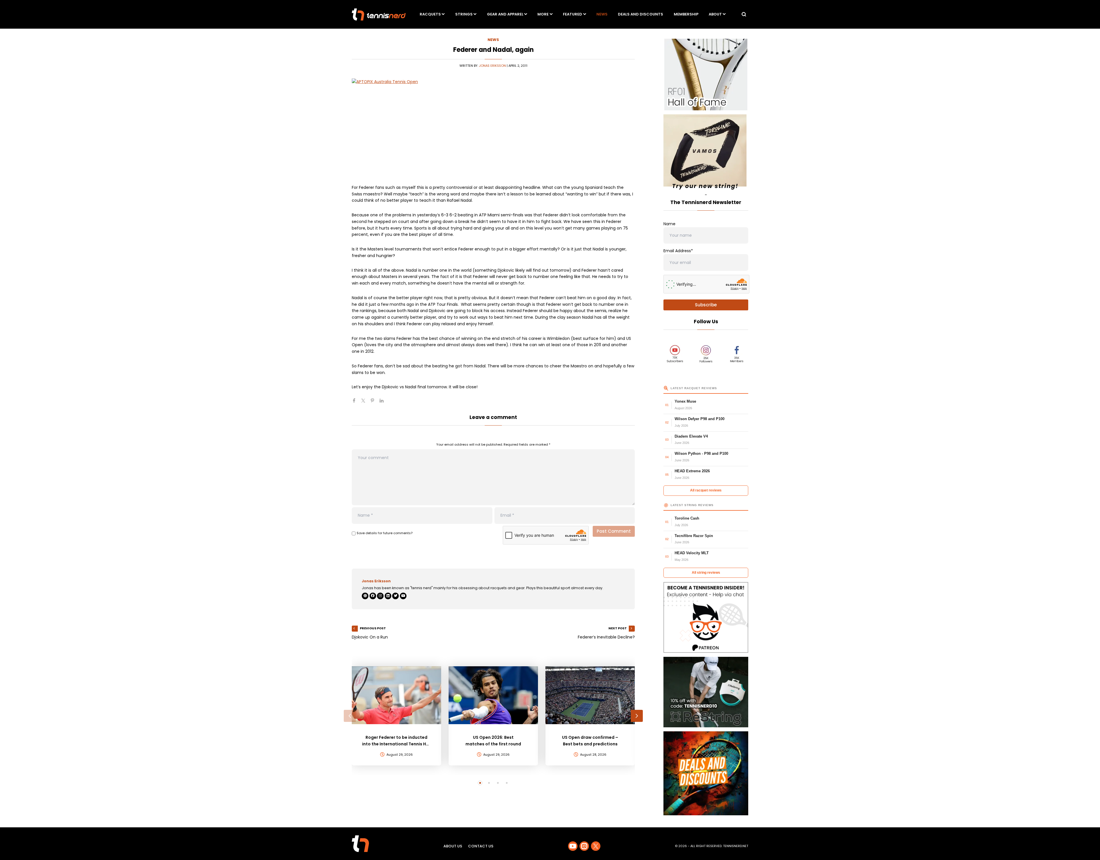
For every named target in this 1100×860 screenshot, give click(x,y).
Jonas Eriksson (492, 65)
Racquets (430, 14)
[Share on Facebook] (356, 403)
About (715, 14)
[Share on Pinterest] (374, 403)
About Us (452, 846)
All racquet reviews (706, 490)
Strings (464, 14)
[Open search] (744, 14)
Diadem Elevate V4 (691, 436)
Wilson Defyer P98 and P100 (699, 419)
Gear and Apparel (505, 14)
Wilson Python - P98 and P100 (701, 453)
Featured (572, 14)
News (602, 14)
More (543, 14)
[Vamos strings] (705, 153)
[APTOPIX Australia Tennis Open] (493, 127)
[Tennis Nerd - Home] (379, 14)
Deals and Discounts (640, 14)
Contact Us (480, 846)
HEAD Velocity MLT (692, 553)
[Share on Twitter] (365, 403)
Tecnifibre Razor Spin (694, 536)
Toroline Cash (687, 518)
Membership (686, 14)
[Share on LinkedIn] (383, 403)
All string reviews (706, 573)
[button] (350, 716)
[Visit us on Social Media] (573, 846)
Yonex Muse (685, 401)
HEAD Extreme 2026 (692, 471)
